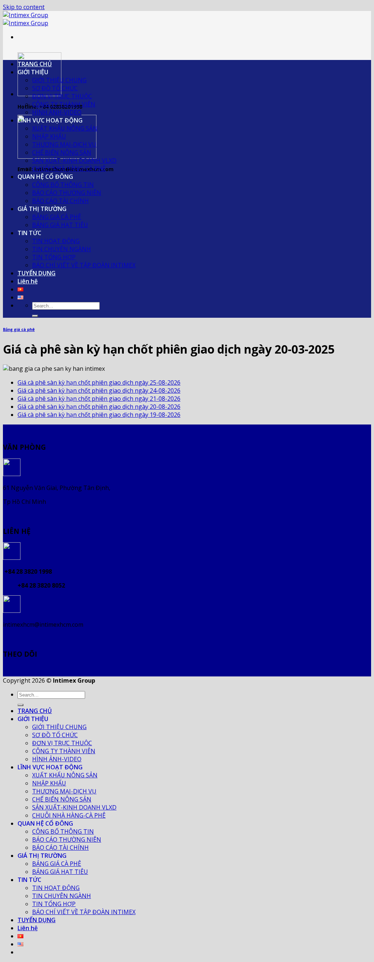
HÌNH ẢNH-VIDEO (56, 112)
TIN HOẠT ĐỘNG (56, 241)
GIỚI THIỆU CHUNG (59, 80)
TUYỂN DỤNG (37, 273)
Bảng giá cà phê (19, 329)
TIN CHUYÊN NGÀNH (61, 249)
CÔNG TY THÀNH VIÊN (63, 104)
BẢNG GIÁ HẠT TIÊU (60, 225)
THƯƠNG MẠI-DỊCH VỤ (64, 144)
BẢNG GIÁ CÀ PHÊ (56, 217)
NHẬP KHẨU (49, 136)
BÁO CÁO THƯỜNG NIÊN (66, 193)
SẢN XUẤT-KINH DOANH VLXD (74, 160)
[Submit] (35, 316)
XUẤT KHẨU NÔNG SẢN (65, 128)
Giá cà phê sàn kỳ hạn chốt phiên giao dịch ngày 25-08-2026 (99, 382)
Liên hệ (28, 281)
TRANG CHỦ (35, 64)
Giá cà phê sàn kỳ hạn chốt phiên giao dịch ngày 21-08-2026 (99, 399)
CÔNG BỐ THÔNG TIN (63, 185)
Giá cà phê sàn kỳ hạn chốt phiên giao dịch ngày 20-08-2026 (99, 407)
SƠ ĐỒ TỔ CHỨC (55, 88)
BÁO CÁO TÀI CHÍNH (60, 201)
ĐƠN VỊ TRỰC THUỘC (62, 96)
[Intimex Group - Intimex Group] (25, 19)
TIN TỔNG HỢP (54, 257)
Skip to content (24, 7)
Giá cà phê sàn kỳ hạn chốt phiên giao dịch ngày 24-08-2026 (99, 390)
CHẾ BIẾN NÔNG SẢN (61, 152)
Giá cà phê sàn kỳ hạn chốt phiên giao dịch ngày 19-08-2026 (99, 415)
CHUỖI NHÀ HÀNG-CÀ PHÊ (69, 169)
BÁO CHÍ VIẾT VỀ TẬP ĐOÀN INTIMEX (84, 265)
